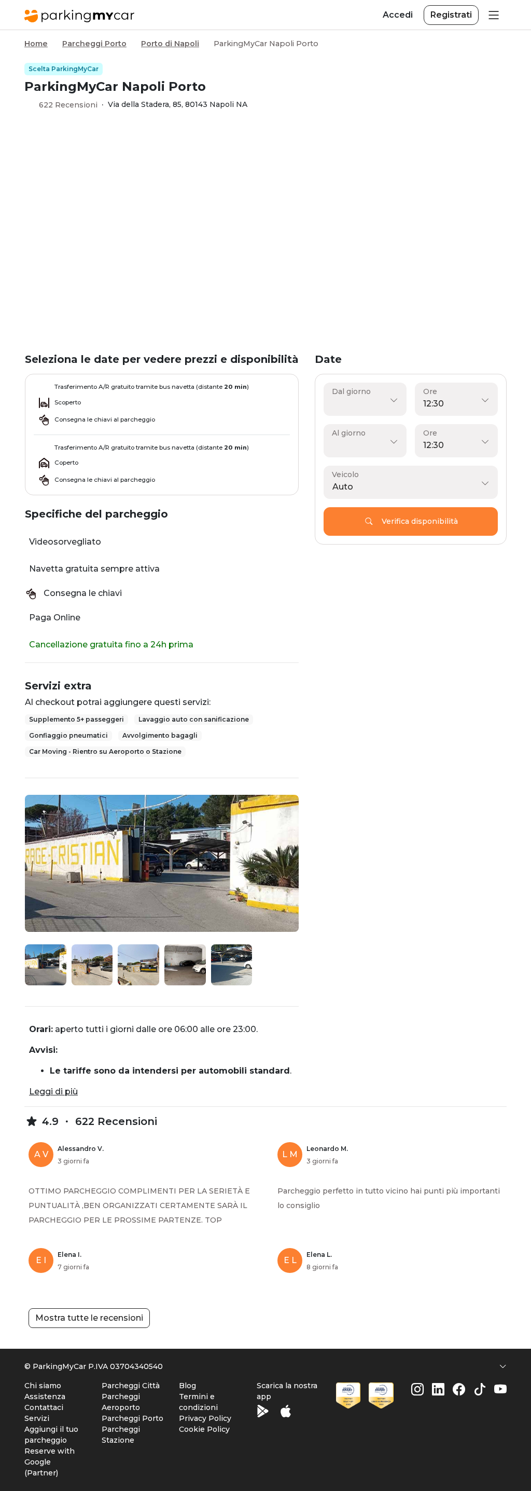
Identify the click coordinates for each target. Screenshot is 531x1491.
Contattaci (43, 1407)
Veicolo (345, 474)
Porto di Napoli (170, 43)
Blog (187, 1385)
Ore (430, 391)
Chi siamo (42, 1385)
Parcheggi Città (131, 1385)
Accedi (398, 15)
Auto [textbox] (342, 487)
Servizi (36, 1418)
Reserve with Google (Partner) (49, 1462)
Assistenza (44, 1396)
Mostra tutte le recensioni (89, 1318)
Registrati (451, 15)
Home (36, 43)
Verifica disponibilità (420, 521)
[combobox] (408, 487)
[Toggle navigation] (493, 15)
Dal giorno (351, 391)
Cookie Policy (204, 1429)
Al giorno (349, 433)
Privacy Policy (205, 1418)
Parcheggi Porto (94, 43)
